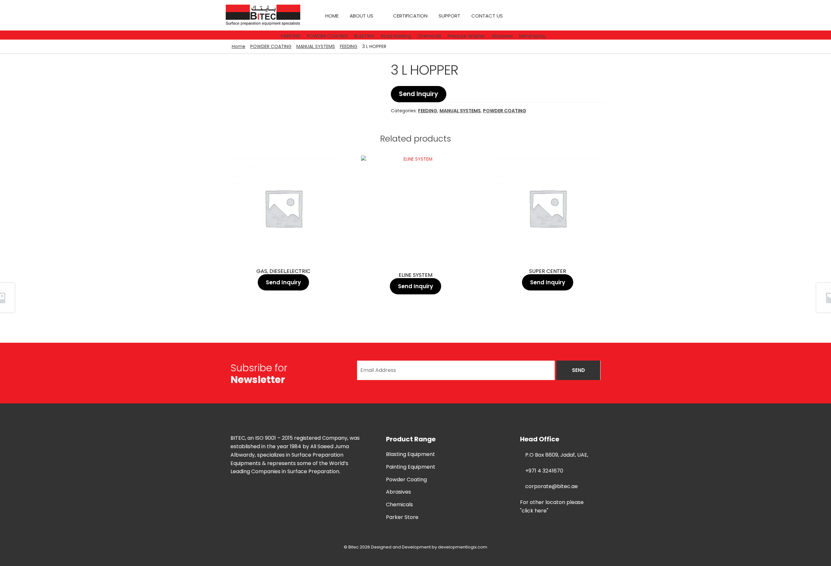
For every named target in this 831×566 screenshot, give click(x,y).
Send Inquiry (418, 94)
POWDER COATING (270, 46)
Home (332, 15)
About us (361, 15)
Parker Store (402, 517)
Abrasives (398, 492)
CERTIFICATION (410, 15)
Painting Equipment (410, 467)
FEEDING (348, 46)
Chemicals (399, 504)
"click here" (534, 510)
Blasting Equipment (410, 454)
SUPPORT (449, 15)
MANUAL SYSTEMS (315, 46)
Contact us (487, 15)
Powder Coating (406, 479)
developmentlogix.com (462, 547)
